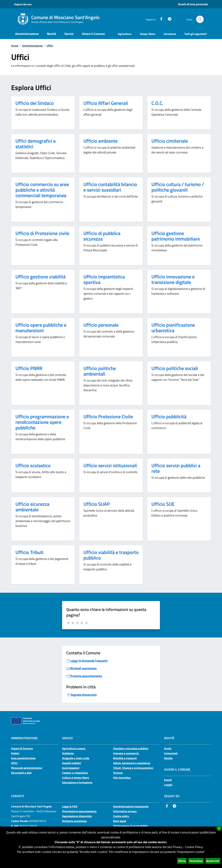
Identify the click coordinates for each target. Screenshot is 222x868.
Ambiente (68, 753)
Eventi (168, 780)
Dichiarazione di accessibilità (130, 826)
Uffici (50, 46)
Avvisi (167, 748)
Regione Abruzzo (23, 4)
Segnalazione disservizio (77, 816)
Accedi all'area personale (193, 4)
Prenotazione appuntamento (79, 811)
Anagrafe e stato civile (75, 758)
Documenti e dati (21, 773)
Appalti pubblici (71, 763)
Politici (15, 753)
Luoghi (168, 785)
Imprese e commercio (126, 753)
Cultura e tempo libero (75, 777)
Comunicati (171, 753)
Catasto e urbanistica (75, 773)
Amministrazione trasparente (130, 806)
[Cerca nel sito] (200, 19)
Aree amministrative (23, 758)
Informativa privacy (125, 811)
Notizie (168, 758)
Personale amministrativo (26, 768)
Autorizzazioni (70, 768)
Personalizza (196, 861)
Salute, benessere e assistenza (131, 763)
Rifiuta (182, 861)
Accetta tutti (212, 861)
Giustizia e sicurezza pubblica (130, 748)
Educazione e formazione (77, 782)
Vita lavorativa (122, 777)
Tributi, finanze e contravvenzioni (133, 768)
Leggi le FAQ (69, 806)
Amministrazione (32, 46)
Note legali (119, 821)
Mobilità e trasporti (125, 758)
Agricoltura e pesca (73, 748)
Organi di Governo (22, 748)
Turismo (118, 773)
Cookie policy (121, 816)
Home (14, 46)
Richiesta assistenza (74, 821)
